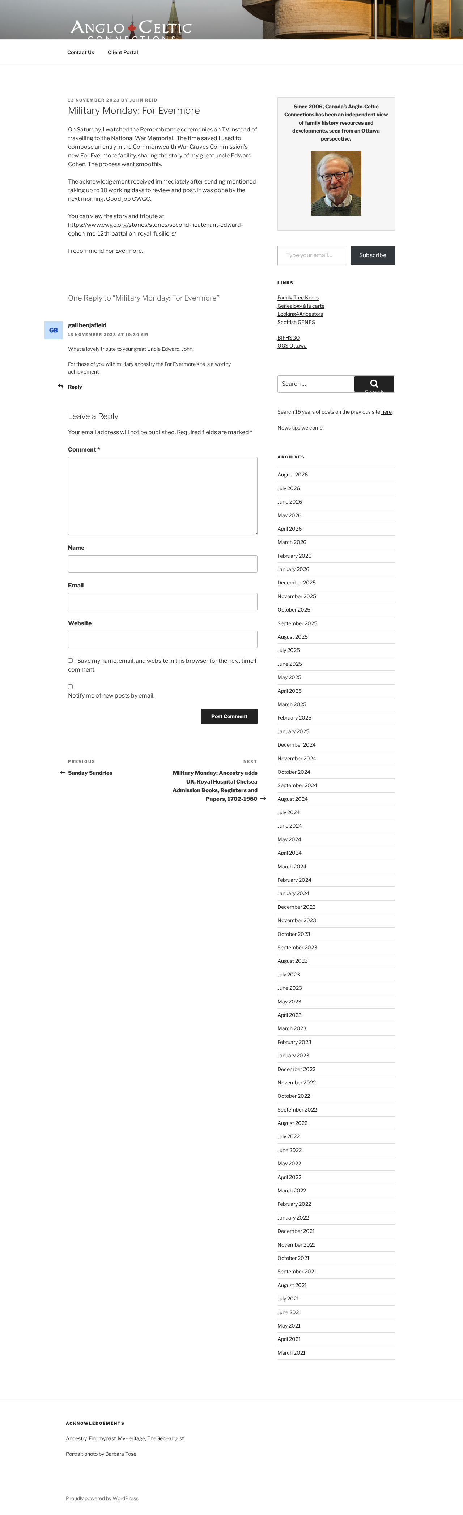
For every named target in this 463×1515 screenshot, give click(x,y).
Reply (75, 387)
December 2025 (296, 582)
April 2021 (289, 1339)
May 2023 (289, 1001)
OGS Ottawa (292, 345)
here (386, 412)
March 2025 (291, 704)
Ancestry (76, 1438)
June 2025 (289, 664)
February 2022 (294, 1204)
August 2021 (292, 1285)
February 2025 (294, 718)
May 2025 (289, 677)
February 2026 (294, 556)
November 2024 (296, 758)
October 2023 (293, 934)
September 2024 (297, 785)
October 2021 (293, 1258)
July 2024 (288, 812)
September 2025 (297, 623)
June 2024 (289, 826)
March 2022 (291, 1190)
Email (76, 585)
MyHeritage (131, 1438)
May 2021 (289, 1325)
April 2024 (289, 853)
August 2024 (292, 799)
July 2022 (288, 1136)
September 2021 (297, 1271)
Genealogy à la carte (300, 306)
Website (80, 623)
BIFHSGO (288, 337)
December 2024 (296, 745)
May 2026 (289, 515)
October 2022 (293, 1096)
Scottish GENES (296, 322)
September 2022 (297, 1109)
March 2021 (291, 1353)
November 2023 (296, 920)
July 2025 (288, 650)
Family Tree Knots (298, 297)
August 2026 (292, 474)
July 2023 (288, 974)
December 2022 (296, 1069)
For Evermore (123, 250)
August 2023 (292, 961)
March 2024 (291, 866)
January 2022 (293, 1217)
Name (76, 547)
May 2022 (289, 1163)
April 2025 (289, 691)
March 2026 (291, 542)
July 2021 (288, 1298)
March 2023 (291, 1028)
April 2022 (289, 1177)
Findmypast (102, 1438)
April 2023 (289, 1015)
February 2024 (294, 880)
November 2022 (296, 1082)
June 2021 (289, 1312)
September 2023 (297, 947)
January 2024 (293, 893)
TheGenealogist (165, 1438)
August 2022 (292, 1123)
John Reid (144, 100)
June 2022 (289, 1150)
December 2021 (296, 1231)
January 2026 (293, 569)
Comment (84, 449)
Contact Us (80, 52)
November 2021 (296, 1245)
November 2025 (296, 596)
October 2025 (293, 610)
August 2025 (292, 637)
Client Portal (123, 52)
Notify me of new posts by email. (111, 695)
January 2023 (293, 1055)
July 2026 (288, 488)
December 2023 (296, 907)
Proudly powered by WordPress (102, 1498)
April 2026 (289, 529)
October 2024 (293, 772)
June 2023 (289, 988)
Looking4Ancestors (300, 314)
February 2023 (294, 1042)
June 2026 (289, 501)
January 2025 (293, 731)
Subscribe (372, 255)
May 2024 (289, 839)
